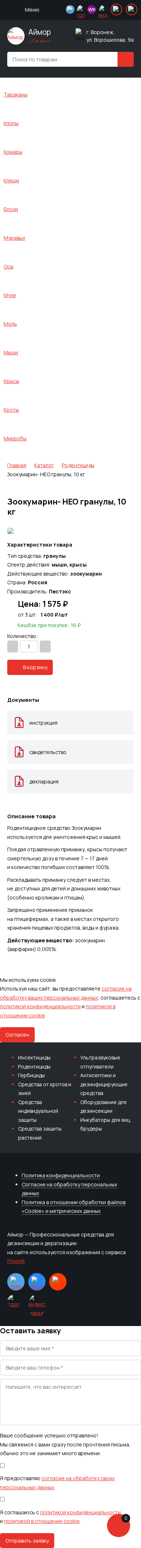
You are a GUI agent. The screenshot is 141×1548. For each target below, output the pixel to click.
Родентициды (34, 1066)
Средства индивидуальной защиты (38, 1111)
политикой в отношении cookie (42, 1521)
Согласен (17, 1034)
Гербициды (31, 1075)
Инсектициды (34, 1057)
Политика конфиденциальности (61, 1175)
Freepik (16, 1260)
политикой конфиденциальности (40, 1006)
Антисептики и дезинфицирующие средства (104, 1084)
